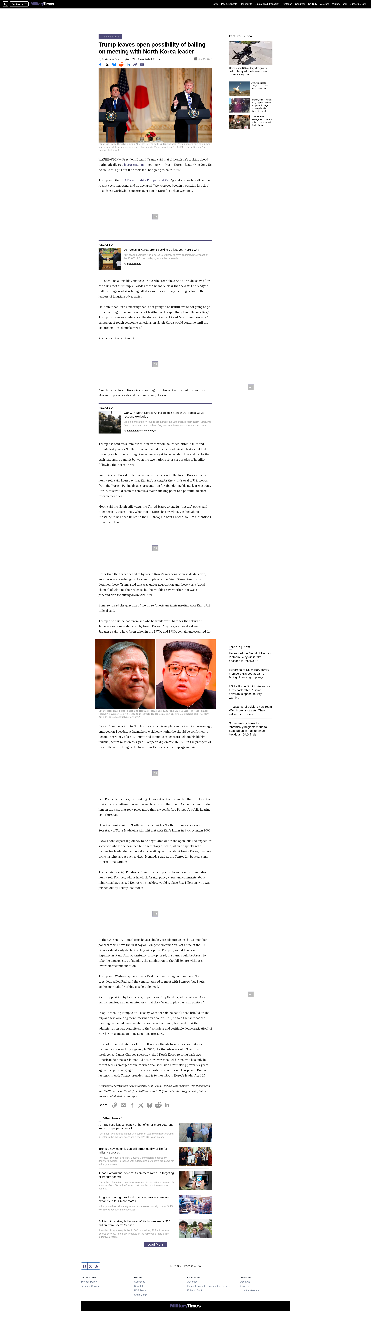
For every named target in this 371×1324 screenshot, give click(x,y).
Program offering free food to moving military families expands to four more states (134, 1199)
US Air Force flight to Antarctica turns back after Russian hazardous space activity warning (249, 692)
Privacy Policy (89, 1281)
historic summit (134, 165)
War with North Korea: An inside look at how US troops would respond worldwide (164, 414)
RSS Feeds (140, 1290)
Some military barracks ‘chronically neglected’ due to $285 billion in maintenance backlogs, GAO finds (248, 729)
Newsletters (140, 1286)
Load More (155, 1244)
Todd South (133, 430)
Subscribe (139, 1281)
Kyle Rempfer (134, 263)
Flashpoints (246, 4)
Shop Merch (140, 1294)
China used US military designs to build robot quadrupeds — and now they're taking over (248, 71)
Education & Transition (267, 4)
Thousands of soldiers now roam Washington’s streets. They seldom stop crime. (250, 710)
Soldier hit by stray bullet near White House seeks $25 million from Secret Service (134, 1223)
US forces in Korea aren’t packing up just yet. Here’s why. (162, 249)
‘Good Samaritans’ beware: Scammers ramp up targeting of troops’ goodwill (136, 1174)
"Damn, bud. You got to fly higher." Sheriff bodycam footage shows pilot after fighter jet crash (261, 105)
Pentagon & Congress (293, 4)
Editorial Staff (194, 1290)
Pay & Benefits (229, 4)
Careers (244, 1286)
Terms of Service (90, 1286)
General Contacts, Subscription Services (209, 1286)
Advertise (192, 1281)
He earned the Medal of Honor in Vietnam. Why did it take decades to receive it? (250, 657)
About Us (245, 1281)
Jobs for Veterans (249, 1290)
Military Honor (339, 4)
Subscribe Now (358, 4)
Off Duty (312, 4)
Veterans (324, 4)
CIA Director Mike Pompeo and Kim (145, 180)
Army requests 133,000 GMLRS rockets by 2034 (259, 86)
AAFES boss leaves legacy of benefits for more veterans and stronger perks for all (136, 1126)
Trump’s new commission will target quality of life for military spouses (133, 1150)
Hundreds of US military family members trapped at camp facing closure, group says (249, 673)
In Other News (109, 1118)
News (215, 4)
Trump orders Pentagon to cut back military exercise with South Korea (261, 120)
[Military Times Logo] (42, 4)
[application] (250, 53)
